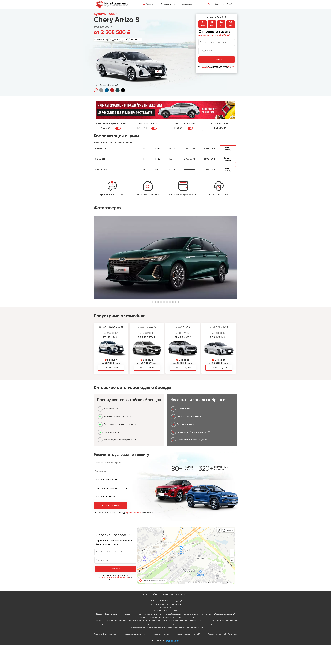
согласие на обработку (133, 512)
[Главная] (112, 4)
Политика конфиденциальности (105, 634)
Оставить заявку (228, 149)
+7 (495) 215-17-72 (221, 4)
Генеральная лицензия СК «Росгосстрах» (222, 634)
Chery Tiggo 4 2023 (111, 327)
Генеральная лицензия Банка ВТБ (188, 634)
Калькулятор (168, 4)
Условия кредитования (161, 634)
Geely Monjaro (146, 327)
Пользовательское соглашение (134, 634)
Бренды (150, 4)
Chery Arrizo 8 (219, 327)
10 (179, 302)
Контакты (186, 4)
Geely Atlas (183, 327)
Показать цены (111, 367)
